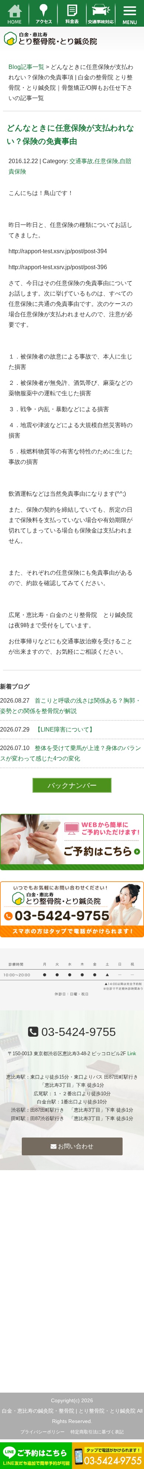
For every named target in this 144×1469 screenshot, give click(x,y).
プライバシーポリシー (42, 1432)
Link (131, 1053)
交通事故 (81, 161)
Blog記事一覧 (26, 67)
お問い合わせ (74, 1146)
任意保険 (106, 161)
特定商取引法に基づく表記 (97, 1432)
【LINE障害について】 (65, 729)
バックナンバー (72, 785)
